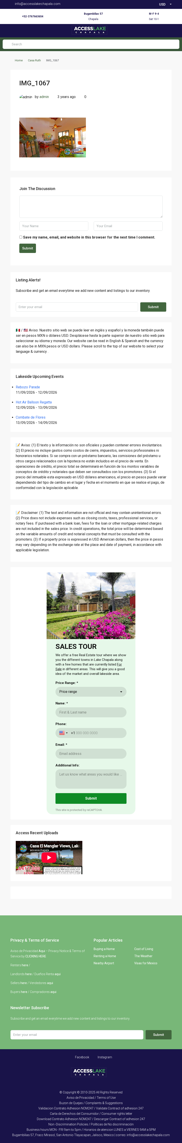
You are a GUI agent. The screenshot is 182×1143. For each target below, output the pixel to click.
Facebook (81, 1057)
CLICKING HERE (35, 956)
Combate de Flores (31, 417)
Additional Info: (67, 765)
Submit (27, 248)
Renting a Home (105, 956)
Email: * (61, 745)
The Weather (143, 956)
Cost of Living (143, 949)
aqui (58, 974)
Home (19, 60)
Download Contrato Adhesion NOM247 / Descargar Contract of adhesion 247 (91, 1119)
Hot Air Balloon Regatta (34, 402)
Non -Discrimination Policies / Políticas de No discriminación (91, 1124)
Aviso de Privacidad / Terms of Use (91, 1097)
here (25, 965)
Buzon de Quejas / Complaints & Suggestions (91, 1103)
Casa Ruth (34, 60)
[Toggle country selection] (64, 733)
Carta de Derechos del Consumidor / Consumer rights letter (91, 1113)
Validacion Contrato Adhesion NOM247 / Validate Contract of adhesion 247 (91, 1108)
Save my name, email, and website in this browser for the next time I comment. (89, 237)
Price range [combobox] (68, 692)
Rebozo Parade (28, 387)
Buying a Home (104, 949)
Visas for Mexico (145, 963)
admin (44, 97)
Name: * (61, 703)
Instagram (104, 1057)
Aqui (42, 951)
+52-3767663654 (32, 16)
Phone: (61, 724)
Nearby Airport (104, 963)
